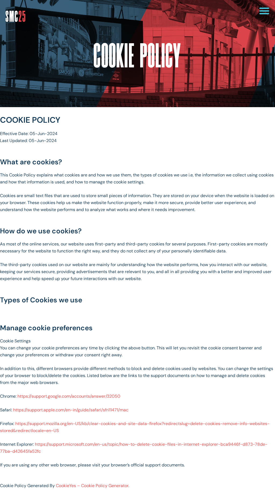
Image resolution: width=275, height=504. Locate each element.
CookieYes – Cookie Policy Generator (92, 485)
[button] (264, 11)
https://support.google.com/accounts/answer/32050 (68, 396)
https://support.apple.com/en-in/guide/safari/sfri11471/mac (70, 410)
